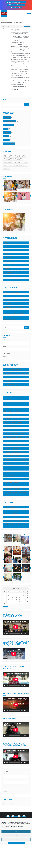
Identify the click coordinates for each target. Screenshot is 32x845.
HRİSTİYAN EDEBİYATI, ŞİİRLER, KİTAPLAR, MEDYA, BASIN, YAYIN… (14, 474)
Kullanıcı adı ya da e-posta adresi (11, 340)
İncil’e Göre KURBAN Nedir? (21, 165)
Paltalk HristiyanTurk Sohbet (16, 5)
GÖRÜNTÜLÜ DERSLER (10, 265)
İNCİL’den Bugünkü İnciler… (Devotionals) (15, 415)
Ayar (16, 839)
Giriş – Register (8, 272)
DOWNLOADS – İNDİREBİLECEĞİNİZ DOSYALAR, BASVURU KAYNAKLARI (16, 494)
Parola (4, 346)
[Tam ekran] (27, 633)
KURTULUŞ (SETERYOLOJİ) (11, 448)
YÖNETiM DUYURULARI (10, 418)
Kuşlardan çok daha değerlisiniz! (13, 292)
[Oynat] (4, 633)
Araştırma (7, 117)
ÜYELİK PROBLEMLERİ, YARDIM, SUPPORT (15, 488)
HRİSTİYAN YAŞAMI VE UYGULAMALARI (14, 444)
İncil (11, 165)
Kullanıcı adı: (6, 772)
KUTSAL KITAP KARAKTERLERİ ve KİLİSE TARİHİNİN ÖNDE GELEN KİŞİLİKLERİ (14, 484)
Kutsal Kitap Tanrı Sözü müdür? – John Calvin (16, 296)
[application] (16, 627)
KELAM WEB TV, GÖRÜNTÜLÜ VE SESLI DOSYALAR (14, 468)
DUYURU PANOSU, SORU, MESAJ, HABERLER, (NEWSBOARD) (15, 398)
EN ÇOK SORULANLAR (10, 463)
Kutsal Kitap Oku (16, 7)
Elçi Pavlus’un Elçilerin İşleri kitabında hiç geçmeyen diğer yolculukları (14, 512)
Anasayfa (7, 242)
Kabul (16, 831)
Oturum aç (4, 356)
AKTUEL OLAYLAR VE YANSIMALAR (13, 422)
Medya (6, 136)
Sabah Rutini (8, 517)
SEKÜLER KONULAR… (10, 479)
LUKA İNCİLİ (7, 303)
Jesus (18, 162)
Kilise (6, 128)
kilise (25, 162)
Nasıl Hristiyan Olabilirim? (11, 279)
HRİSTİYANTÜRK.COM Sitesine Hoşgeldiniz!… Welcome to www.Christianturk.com (15, 410)
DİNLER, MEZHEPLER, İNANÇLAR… (13, 456)
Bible (8, 156)
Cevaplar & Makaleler (10, 121)
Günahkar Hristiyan (8, 162)
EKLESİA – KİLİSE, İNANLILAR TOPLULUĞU (15, 459)
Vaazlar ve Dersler (9, 143)
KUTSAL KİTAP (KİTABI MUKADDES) (13, 441)
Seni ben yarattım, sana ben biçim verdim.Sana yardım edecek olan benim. (14, 312)
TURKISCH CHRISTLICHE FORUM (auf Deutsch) (16, 437)
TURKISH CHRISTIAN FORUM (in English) (15, 433)
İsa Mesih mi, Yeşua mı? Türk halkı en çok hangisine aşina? (14, 525)
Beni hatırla (7, 353)
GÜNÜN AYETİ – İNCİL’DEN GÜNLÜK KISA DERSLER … (14, 404)
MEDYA (6, 250)
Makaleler (7, 132)
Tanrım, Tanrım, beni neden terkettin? (14, 520)
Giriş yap (5, 791)
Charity (20, 156)
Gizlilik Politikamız (13, 843)
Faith (8, 159)
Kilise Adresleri (8, 261)
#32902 (27, 26)
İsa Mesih (6, 168)
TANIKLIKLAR (8, 257)
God (18, 159)
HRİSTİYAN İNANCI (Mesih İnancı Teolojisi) (15, 452)
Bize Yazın (21, 843)
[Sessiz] (25, 633)
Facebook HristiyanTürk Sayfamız (16, 2)
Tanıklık (6, 140)
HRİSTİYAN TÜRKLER (10, 426)
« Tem (5, 606)
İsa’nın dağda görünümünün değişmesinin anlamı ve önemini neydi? (15, 318)
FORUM (6, 246)
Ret (16, 835)
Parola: (5, 780)
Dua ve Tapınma (9, 125)
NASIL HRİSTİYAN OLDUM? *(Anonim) (14, 307)
